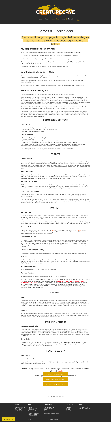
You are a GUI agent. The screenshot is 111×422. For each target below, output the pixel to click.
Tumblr (78, 342)
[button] (79, 20)
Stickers (30, 416)
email (60, 371)
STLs (29, 419)
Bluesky (73, 342)
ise (54, 230)
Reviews (8, 419)
